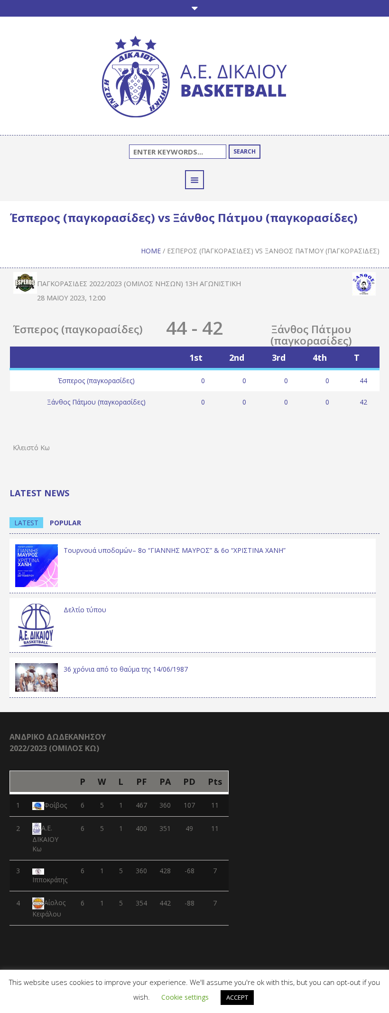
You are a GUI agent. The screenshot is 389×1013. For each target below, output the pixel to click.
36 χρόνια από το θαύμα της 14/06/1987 (126, 669)
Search (244, 151)
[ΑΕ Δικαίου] (194, 78)
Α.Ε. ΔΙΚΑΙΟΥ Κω (45, 839)
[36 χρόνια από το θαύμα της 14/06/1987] (36, 676)
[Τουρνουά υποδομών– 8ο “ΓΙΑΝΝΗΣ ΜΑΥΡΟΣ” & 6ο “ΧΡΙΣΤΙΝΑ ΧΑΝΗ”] (36, 564)
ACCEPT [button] (237, 997)
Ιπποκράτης (49, 879)
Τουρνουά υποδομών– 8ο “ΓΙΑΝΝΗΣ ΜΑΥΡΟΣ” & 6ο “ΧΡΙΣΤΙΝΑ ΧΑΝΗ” (175, 550)
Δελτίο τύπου (85, 609)
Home (151, 250)
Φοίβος (55, 805)
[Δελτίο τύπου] (36, 623)
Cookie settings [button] (185, 997)
